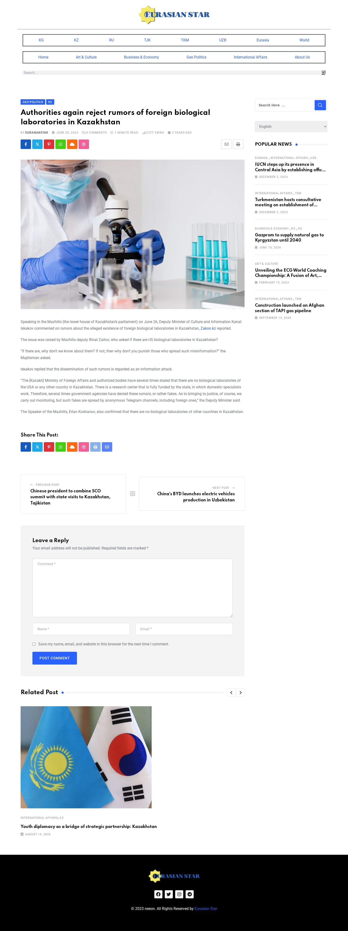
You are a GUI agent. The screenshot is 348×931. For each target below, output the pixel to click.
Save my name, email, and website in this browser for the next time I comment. (103, 644)
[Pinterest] (49, 144)
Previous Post (47, 484)
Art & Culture (86, 57)
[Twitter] (169, 894)
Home (43, 57)
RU (111, 40)
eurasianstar (36, 132)
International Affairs (250, 57)
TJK (147, 40)
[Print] (238, 144)
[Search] (324, 73)
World (304, 40)
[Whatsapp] (60, 144)
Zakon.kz (208, 328)
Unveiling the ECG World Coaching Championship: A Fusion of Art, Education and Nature (290, 275)
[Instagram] (179, 894)
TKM (185, 40)
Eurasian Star (206, 908)
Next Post (221, 488)
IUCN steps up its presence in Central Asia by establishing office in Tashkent (290, 169)
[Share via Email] (226, 144)
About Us (302, 57)
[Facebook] (158, 894)
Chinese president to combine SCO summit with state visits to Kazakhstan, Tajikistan (70, 497)
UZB (222, 40)
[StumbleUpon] (84, 144)
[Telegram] (190, 894)
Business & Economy (141, 57)
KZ (76, 40)
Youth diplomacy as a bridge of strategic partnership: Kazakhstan (89, 827)
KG (41, 40)
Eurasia (263, 40)
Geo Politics (196, 57)
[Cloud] (72, 144)
